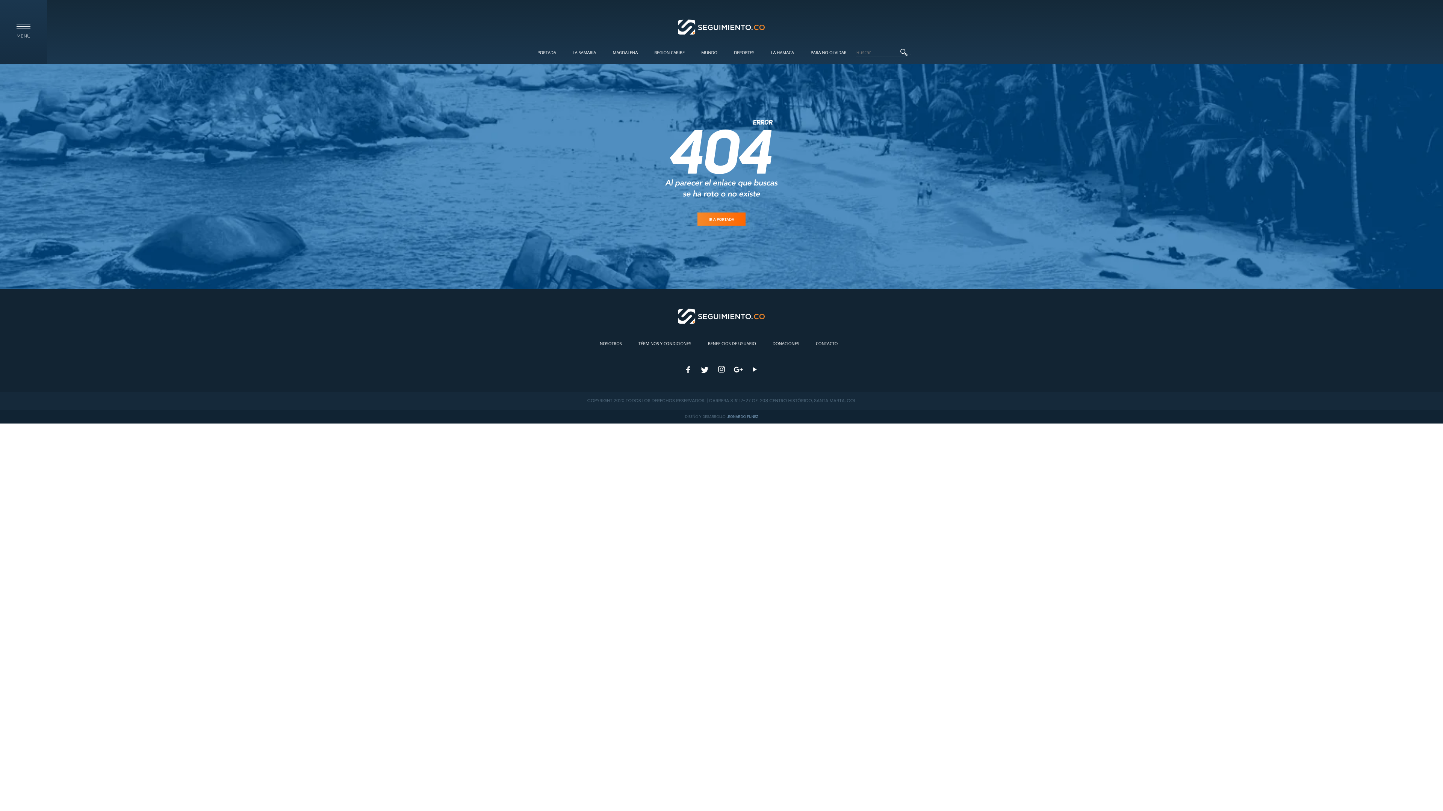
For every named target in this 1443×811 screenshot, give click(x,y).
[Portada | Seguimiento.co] (721, 27)
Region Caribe (670, 53)
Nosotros (611, 344)
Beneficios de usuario (732, 344)
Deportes (744, 53)
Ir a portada (721, 219)
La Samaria (584, 53)
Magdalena (625, 53)
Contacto (827, 344)
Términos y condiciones (664, 344)
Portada (546, 53)
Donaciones (786, 344)
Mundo (709, 53)
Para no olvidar (829, 53)
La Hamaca (782, 53)
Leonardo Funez (742, 416)
